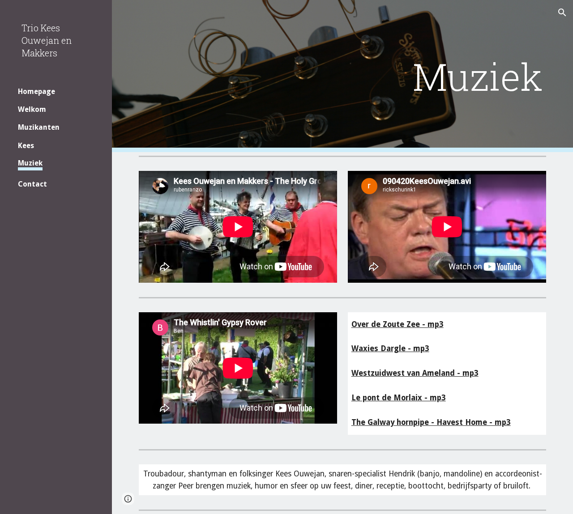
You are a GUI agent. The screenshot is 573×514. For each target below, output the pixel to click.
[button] (562, 12)
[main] (412, 76)
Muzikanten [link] (39, 127)
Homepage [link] (36, 91)
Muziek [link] (30, 163)
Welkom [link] (32, 109)
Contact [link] (32, 184)
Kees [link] (26, 145)
